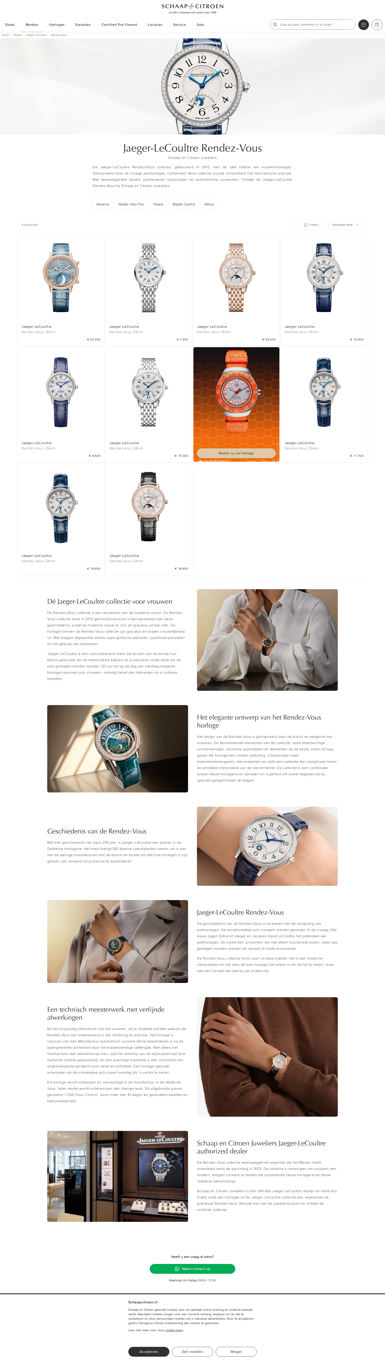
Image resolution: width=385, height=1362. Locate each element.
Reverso (102, 204)
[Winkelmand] (377, 24)
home (5, 35)
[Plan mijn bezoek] (363, 24)
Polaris (158, 204)
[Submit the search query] (275, 24)
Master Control (184, 204)
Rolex (10, 25)
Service (179, 25)
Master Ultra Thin (131, 204)
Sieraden (83, 25)
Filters (314, 225)
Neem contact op (196, 1269)
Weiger (236, 1352)
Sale (200, 25)
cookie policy (174, 1330)
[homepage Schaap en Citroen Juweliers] (192, 8)
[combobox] (346, 225)
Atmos (209, 204)
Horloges (57, 25)
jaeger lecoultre (37, 35)
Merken (32, 25)
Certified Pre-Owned (119, 25)
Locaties (155, 25)
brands (18, 35)
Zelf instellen (192, 1352)
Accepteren (148, 1352)
